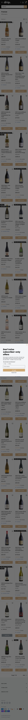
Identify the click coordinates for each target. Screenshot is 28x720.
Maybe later (14, 372)
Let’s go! (14, 370)
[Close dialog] (27, 344)
